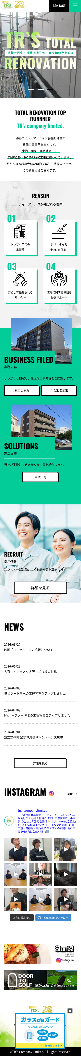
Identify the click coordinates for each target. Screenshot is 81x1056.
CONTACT (59, 5)
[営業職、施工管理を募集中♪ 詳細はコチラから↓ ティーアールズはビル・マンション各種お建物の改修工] (40, 874)
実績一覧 (40, 477)
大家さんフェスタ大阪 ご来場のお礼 (30, 671)
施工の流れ (22, 390)
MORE (70, 794)
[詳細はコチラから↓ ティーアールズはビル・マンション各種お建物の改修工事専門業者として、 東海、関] (15, 849)
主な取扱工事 (59, 390)
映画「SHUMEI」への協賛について (28, 649)
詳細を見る (40, 587)
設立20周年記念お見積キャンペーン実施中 (33, 737)
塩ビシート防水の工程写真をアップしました (35, 693)
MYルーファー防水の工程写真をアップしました (37, 715)
